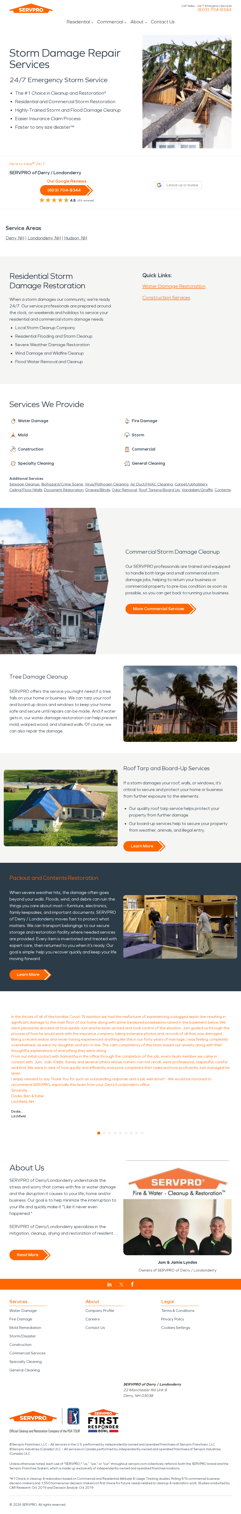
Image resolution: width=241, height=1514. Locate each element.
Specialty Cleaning (25, 1361)
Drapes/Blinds (97, 490)
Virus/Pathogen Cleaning (107, 484)
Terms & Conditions (177, 1310)
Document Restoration (64, 490)
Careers (92, 1319)
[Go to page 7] (131, 1133)
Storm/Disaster (22, 1336)
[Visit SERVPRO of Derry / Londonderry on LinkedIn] (110, 1284)
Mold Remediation (25, 1327)
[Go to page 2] (104, 1133)
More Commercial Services (158, 608)
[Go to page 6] (126, 1133)
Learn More (142, 846)
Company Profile (99, 1310)
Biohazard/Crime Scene (62, 484)
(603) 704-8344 (214, 9)
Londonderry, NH (44, 238)
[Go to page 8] (137, 1133)
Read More (27, 1254)
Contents (223, 490)
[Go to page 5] (120, 1133)
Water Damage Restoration (173, 286)
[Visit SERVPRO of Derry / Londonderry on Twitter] (121, 1284)
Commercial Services (27, 1353)
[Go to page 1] (99, 1133)
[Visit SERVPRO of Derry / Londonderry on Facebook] (132, 1284)
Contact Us (163, 22)
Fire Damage (20, 1319)
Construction (20, 1344)
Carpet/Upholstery (191, 484)
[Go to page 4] (115, 1133)
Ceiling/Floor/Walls (25, 490)
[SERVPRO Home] (31, 8)
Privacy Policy (172, 1319)
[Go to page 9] (142, 1133)
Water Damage (23, 1310)
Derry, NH (15, 238)
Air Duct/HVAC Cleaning (151, 484)
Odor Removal (124, 490)
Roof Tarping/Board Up (159, 490)
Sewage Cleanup (24, 484)
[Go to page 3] (109, 1133)
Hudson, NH (75, 238)
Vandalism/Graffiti (197, 490)
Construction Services (166, 297)
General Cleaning (24, 1370)
